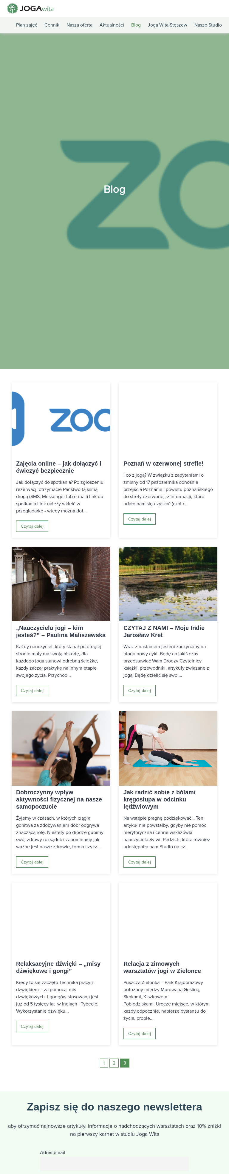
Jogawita (30, 8)
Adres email (52, 1153)
